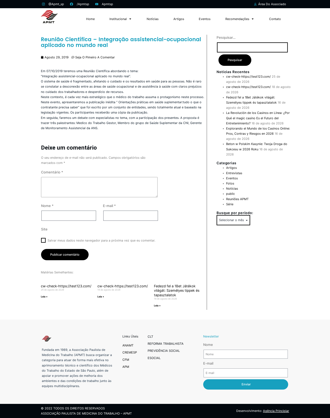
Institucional (118, 19)
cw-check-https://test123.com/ (66, 286)
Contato (275, 19)
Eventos (204, 19)
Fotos (230, 183)
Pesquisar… (226, 37)
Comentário (52, 172)
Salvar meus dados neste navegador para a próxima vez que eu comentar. (101, 240)
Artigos (178, 19)
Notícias (153, 19)
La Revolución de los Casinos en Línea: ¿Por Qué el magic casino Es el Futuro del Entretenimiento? (258, 118)
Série (229, 204)
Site (44, 229)
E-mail (109, 206)
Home (90, 19)
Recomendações (237, 19)
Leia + (44, 296)
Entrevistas (234, 173)
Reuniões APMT (237, 199)
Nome (47, 206)
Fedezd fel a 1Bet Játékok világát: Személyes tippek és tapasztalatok (176, 290)
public (230, 194)
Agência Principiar (276, 411)
